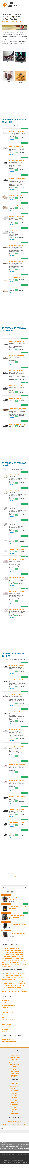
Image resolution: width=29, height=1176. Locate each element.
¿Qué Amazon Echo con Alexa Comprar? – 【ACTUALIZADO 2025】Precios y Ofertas (14, 991)
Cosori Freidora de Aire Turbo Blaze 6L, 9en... (17, 934)
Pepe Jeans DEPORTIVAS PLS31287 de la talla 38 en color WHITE (17, 131)
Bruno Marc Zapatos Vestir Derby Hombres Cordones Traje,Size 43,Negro (17, 398)
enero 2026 (14, 1083)
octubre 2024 (14, 1088)
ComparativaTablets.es (8, 1039)
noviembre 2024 (14, 1086)
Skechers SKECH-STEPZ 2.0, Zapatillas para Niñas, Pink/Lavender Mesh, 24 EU (17, 539)
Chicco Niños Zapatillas (16, 577)
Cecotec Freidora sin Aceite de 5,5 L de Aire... (17, 925)
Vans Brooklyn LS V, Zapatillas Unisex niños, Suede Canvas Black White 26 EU (17, 822)
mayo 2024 (15, 1095)
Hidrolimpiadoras (6, 1015)
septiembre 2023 (14, 1106)
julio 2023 (14, 1107)
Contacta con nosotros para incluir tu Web (13, 1044)
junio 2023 (14, 1109)
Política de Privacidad (18, 1160)
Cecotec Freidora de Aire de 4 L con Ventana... (17, 907)
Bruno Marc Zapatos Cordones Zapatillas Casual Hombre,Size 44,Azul (17, 424)
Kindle (3, 1022)
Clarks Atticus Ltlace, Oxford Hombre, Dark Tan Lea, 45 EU (17, 408)
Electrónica (5, 1007)
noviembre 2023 (14, 1104)
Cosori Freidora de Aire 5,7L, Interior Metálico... (17, 916)
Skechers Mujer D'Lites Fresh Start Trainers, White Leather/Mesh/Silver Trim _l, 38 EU (17, 216)
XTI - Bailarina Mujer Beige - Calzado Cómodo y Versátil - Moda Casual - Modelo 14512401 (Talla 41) (17, 277)
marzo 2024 (14, 1099)
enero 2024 (14, 1102)
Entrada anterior (14, 873)
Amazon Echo (5, 1000)
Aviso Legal (7, 1160)
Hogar (3, 1017)
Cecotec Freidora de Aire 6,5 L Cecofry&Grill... (17, 898)
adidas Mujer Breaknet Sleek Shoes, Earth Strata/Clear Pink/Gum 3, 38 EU (17, 245)
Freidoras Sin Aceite (7, 1012)
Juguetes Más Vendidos (8, 1019)
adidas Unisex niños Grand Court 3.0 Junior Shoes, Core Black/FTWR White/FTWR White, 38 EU (17, 665)
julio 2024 (14, 1092)
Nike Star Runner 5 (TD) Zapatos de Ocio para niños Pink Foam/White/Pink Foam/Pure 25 (17, 560)
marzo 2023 (14, 1113)
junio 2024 (14, 1093)
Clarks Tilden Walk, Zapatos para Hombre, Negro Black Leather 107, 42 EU (17, 341)
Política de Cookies (6, 1162)
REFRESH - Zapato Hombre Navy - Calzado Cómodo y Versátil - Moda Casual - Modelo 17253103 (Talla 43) (17, 386)
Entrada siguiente (14, 876)
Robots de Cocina (6, 1027)
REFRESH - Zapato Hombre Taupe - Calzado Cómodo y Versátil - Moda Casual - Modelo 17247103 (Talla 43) (17, 355)
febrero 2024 (14, 1100)
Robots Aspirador (6, 1024)
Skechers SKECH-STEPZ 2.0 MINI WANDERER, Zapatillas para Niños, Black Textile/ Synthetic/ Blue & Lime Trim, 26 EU (17, 796)
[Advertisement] (14, 101)
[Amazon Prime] (11, 139)
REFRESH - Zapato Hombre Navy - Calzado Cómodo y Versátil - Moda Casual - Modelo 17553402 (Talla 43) (17, 370)
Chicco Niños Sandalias (16, 475)
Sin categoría (13, 21)
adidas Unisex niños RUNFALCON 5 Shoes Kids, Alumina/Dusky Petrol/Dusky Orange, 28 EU (17, 764)
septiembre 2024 (14, 1090)
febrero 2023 (14, 1115)
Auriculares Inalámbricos (8, 1005)
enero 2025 (14, 1085)
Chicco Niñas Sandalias (16, 507)
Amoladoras (5, 1002)
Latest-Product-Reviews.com (9, 1041)
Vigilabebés (5, 1031)
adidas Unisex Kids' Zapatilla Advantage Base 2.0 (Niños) (17, 729)
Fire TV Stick (5, 1010)
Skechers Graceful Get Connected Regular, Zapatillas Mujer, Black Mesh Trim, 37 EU (17, 160)
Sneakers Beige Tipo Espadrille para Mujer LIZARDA (17, 195)
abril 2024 (14, 1097)
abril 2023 (14, 1111)
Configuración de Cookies (20, 1162)
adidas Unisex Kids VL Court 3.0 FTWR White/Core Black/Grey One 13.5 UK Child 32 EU (17, 694)
